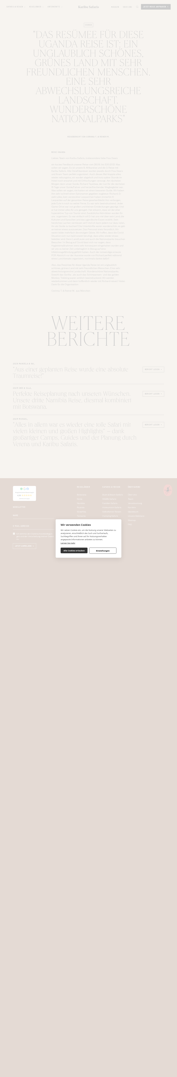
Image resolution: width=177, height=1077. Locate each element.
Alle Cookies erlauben (74, 550)
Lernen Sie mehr (68, 543)
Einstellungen (103, 550)
